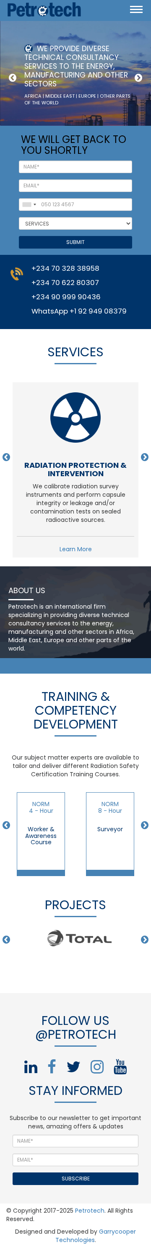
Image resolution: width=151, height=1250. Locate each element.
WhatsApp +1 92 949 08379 (79, 311)
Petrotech (89, 1210)
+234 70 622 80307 (65, 282)
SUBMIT (75, 242)
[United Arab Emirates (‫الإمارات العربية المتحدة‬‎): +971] (29, 204)
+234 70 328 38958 (65, 268)
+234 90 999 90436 (66, 297)
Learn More (76, 549)
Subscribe (76, 1178)
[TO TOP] (110, 1240)
